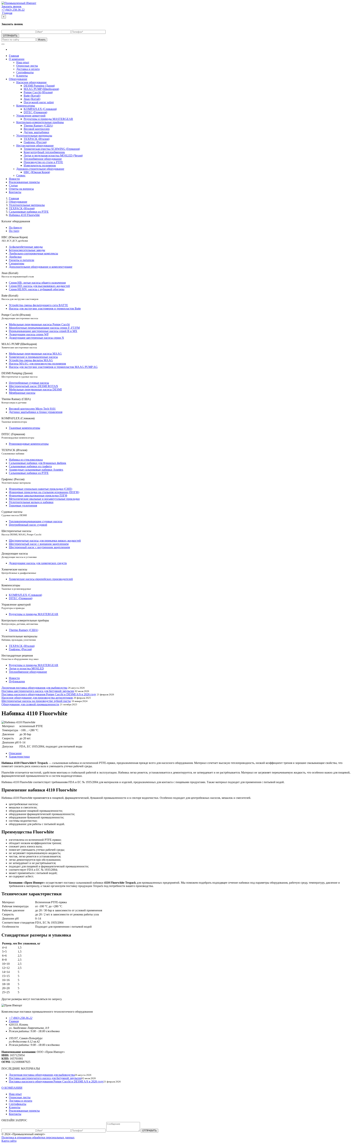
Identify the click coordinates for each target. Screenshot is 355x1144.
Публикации (17, 681)
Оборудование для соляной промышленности (30, 704)
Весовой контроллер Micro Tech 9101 (32, 408)
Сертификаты (25, 72)
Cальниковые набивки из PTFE (29, 473)
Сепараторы (16, 263)
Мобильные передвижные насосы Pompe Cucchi (39, 324)
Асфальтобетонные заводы (26, 246)
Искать (42, 39)
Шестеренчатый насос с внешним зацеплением (39, 543)
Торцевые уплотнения (23, 505)
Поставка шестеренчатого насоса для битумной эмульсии (37, 691)
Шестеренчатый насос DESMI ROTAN (33, 386)
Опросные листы (27, 65)
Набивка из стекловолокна (26, 459)
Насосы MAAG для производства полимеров (37, 363)
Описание (15, 753)
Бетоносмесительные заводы (27, 250)
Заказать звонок (11, 6)
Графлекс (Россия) (35, 142)
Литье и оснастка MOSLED (26, 668)
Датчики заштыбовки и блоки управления (35, 412)
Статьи (13, 185)
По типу (14, 230)
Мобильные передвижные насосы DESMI (35, 389)
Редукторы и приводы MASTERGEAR (48, 118)
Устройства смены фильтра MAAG (31, 360)
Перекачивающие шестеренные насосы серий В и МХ (43, 331)
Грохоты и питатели (21, 260)
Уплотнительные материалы (34, 135)
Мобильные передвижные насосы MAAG (35, 353)
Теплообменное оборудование (43, 158)
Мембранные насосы (22, 392)
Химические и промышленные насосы (33, 356)
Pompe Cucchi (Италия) (38, 92)
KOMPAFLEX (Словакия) (40, 109)
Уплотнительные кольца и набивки (31, 502)
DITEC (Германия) (35, 112)
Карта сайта (8, 1140)
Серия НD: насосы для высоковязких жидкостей (39, 286)
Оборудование (18, 79)
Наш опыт (22, 62)
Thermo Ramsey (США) (38, 125)
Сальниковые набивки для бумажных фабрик (37, 463)
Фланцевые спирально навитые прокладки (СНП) (40, 488)
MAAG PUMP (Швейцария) (41, 89)
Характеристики (19, 756)
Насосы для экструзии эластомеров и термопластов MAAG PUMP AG (53, 366)
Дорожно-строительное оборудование (40, 168)
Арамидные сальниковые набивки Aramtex (36, 469)
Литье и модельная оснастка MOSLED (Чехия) (53, 155)
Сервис (21, 175)
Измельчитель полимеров (40, 165)
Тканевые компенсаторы (24, 427)
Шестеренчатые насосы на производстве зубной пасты (36, 701)
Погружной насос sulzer (39, 102)
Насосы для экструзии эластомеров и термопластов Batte (45, 308)
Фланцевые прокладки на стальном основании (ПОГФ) (44, 492)
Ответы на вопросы (21, 188)
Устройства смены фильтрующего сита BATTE (38, 305)
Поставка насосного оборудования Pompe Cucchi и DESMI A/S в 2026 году (48, 694)
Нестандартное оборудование (35, 145)
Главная (7, 13)
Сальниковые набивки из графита (30, 466)
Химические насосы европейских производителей (41, 579)
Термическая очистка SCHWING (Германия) (52, 148)
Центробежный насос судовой (28, 524)
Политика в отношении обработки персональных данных (38, 1137)
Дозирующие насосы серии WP (29, 334)
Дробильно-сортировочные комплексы (33, 253)
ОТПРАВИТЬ (10, 35)
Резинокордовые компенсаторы (29, 443)
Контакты (15, 192)
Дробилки (15, 256)
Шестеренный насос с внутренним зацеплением (39, 547)
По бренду (15, 227)
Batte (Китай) (32, 95)
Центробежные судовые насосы (29, 382)
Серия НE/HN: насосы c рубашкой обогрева (36, 289)
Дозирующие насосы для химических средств (38, 563)
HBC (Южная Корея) (37, 172)
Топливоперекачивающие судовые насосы (35, 521)
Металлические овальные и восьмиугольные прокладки (44, 498)
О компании (16, 59)
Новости (14, 178)
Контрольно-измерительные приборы (40, 122)
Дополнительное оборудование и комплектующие (40, 266)
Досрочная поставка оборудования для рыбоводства (34, 687)
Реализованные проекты (24, 182)
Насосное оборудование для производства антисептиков (37, 697)
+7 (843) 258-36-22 (20, 1017)
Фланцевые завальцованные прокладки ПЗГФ (38, 495)
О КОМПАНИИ (11, 1087)
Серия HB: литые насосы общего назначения (37, 282)
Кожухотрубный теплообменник (44, 152)
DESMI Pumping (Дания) (39, 85)
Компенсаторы (25, 105)
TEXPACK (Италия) (36, 138)
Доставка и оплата (28, 69)
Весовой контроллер (37, 128)
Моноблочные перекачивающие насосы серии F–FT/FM (44, 327)
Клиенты (22, 75)
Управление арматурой (30, 115)
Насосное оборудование (31, 82)
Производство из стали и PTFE (43, 162)
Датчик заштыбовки (36, 132)
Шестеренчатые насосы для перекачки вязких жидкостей (45, 540)
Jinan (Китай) (32, 99)
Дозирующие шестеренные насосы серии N (36, 337)
